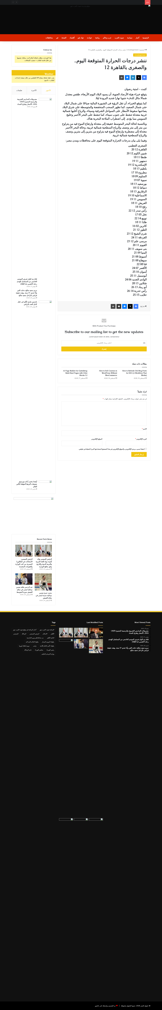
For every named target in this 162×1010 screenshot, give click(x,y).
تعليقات (19, 90)
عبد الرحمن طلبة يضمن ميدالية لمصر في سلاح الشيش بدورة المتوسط (24, 589)
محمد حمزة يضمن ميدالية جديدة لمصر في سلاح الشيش (44, 595)
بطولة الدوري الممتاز (48, 642)
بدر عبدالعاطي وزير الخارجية (35, 638)
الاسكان (45, 634)
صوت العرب (119, 38)
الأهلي (52, 634)
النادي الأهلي (50, 638)
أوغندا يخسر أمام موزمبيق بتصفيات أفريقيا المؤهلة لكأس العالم (26, 484)
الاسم (144, 429)
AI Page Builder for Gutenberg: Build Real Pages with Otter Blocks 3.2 (75, 373)
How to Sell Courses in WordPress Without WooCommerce (108, 373)
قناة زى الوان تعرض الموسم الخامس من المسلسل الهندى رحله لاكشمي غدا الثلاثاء (27, 281)
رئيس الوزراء (50, 650)
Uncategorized (132, 50)
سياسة (129, 38)
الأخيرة (34, 90)
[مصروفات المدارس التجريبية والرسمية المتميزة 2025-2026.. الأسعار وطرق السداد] (45, 187)
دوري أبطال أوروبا (24, 646)
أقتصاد (72, 38)
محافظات (49, 38)
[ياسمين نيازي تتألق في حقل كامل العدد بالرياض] (45, 390)
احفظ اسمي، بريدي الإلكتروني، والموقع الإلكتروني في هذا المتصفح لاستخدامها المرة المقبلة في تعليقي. (112, 449)
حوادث (89, 38)
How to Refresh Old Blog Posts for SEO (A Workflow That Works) (134, 373)
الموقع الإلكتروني (96, 439)
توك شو (81, 38)
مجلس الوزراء (39, 650)
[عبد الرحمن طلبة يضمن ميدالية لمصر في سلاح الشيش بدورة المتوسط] (23, 579)
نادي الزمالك (28, 650)
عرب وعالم (107, 38)
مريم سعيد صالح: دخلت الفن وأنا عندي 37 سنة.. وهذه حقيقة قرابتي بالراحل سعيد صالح (26, 292)
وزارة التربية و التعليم (48, 654)
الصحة (64, 38)
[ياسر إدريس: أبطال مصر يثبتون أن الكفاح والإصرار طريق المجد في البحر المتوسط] (96, 633)
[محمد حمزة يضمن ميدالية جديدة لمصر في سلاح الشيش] (43, 582)
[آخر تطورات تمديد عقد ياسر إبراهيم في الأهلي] (66, 907)
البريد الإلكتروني (141, 439)
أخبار (137, 38)
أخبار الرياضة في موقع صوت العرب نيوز (24, 630)
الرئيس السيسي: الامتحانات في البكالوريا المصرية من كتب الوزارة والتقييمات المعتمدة (115, 2)
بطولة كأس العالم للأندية (47, 646)
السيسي (15, 634)
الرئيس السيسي (34, 634)
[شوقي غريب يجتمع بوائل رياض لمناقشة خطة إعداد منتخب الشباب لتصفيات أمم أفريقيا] (81, 907)
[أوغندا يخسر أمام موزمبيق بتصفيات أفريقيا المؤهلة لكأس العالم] (45, 484)
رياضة (97, 38)
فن (57, 38)
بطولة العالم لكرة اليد (32, 642)
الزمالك (24, 634)
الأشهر (48, 90)
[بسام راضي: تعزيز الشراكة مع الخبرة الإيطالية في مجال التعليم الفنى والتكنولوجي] (66, 728)
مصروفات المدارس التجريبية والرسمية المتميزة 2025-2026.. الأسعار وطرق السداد (27, 101)
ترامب (35, 646)
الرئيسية (146, 38)
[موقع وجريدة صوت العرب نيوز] (81, 19)
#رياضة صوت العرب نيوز (47, 630)
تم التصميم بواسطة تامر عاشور (105, 1006)
